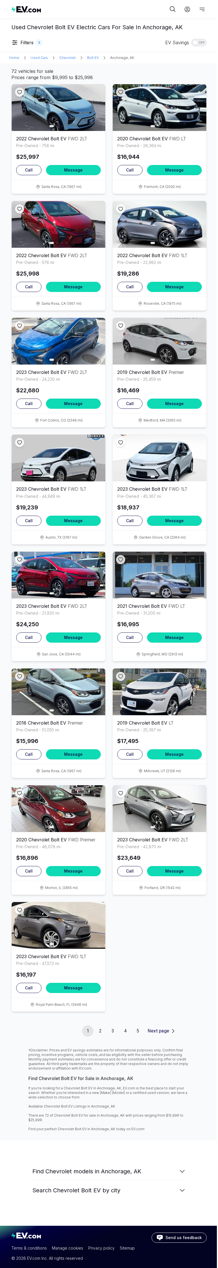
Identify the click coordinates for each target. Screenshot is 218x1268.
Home (14, 58)
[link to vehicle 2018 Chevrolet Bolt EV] (58, 691)
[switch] (199, 42)
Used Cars (39, 58)
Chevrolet (67, 58)
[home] (89, 9)
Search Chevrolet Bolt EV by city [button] (76, 1190)
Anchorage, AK (122, 58)
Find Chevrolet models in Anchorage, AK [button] (86, 1171)
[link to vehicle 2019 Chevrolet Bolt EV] (159, 341)
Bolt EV (93, 58)
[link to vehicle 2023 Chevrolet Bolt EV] (58, 341)
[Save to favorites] (19, 92)
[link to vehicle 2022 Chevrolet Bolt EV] (58, 107)
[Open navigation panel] (202, 9)
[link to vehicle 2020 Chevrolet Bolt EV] (159, 107)
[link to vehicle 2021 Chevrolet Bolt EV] (159, 575)
